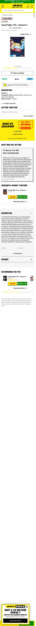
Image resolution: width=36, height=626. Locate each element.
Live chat (18, 131)
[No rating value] (5, 28)
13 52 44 (20, 2)
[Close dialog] (26, 607)
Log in (9, 85)
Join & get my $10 (15, 620)
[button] (5, 6)
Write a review (17, 28)
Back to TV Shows (8, 15)
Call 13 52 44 (18, 134)
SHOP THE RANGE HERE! (11, 153)
